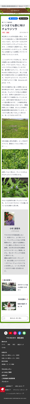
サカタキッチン (7, 369)
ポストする (24, 18)
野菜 (9, 344)
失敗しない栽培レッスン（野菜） (11, 355)
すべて (3, 344)
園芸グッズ (21, 344)
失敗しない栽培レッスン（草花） (11, 358)
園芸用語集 (5, 361)
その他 (3, 347)
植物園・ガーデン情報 (8, 364)
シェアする (14, 18)
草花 (3, 32)
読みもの (21, 6)
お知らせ (4, 375)
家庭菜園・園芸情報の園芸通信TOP (10, 6)
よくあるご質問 (7, 372)
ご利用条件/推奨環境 (8, 378)
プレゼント (5, 381)
